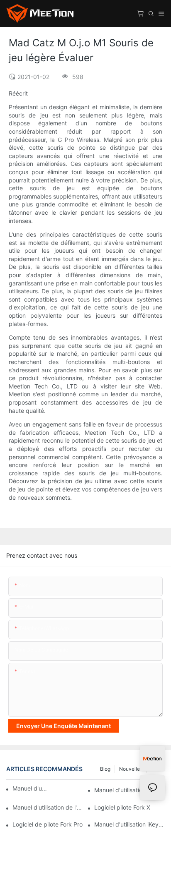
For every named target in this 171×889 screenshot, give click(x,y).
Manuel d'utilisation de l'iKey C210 (47, 807)
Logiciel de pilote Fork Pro (47, 824)
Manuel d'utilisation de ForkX (30, 788)
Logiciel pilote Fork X (122, 807)
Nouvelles (130, 769)
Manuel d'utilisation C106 (128, 789)
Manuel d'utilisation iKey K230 (129, 824)
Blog (105, 769)
